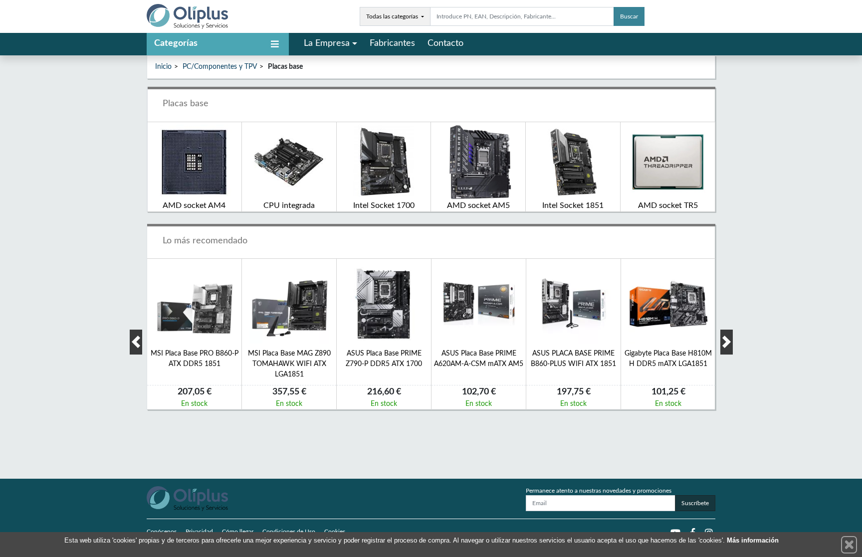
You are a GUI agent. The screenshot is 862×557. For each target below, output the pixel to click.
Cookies (334, 532)
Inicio (163, 66)
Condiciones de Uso (288, 532)
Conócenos (162, 532)
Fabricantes (392, 43)
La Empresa (327, 43)
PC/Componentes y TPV (220, 66)
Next (726, 342)
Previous (136, 342)
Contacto (445, 43)
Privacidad (199, 532)
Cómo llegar (237, 532)
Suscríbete (695, 503)
